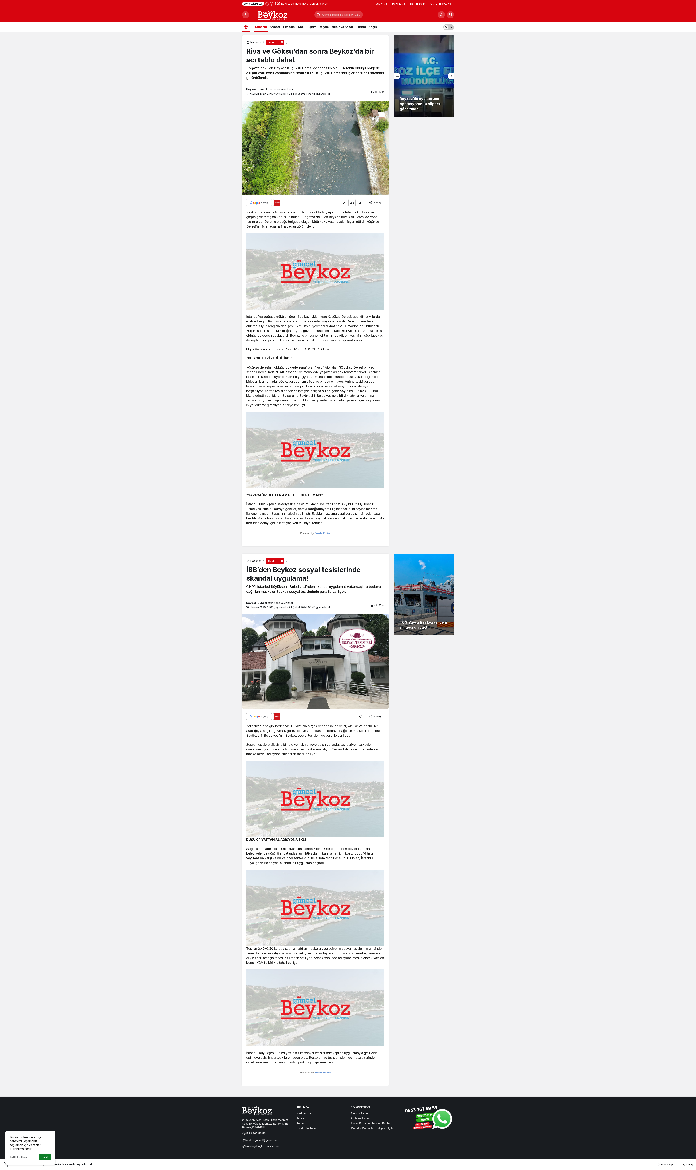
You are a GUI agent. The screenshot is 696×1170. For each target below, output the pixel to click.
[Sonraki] (271, 3)
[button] (450, 14)
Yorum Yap (666, 1164)
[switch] (448, 27)
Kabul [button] (45, 1157)
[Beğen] (343, 202)
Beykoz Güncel (256, 89)
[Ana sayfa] (246, 27)
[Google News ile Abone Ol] (259, 202)
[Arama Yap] (441, 14)
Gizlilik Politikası (18, 1157)
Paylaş (689, 1164)
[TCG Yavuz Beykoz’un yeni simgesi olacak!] (424, 594)
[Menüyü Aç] (245, 14)
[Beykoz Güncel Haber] (272, 14)
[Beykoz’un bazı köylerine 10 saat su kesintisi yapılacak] (424, 76)
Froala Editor (323, 533)
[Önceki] (267, 3)
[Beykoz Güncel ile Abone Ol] (277, 202)
